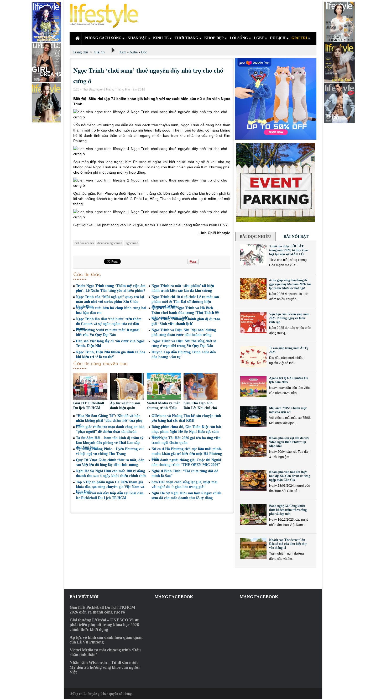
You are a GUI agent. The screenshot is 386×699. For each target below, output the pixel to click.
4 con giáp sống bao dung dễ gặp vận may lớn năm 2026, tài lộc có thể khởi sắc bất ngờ (290, 284)
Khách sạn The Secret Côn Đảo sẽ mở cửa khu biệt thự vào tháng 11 (287, 544)
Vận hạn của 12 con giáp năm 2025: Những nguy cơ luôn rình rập (289, 318)
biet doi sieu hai (84, 243)
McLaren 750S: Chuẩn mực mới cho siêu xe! (288, 410)
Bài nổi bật (296, 236)
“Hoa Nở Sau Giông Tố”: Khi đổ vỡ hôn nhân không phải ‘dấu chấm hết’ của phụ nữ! (109, 420)
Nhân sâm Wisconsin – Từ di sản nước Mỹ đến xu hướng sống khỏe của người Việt (104, 667)
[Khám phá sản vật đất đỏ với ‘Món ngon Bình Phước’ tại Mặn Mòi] (253, 446)
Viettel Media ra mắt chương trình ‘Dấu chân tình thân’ (163, 408)
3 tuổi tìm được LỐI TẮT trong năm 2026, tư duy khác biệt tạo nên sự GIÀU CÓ (288, 250)
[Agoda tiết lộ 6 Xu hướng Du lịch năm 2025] (253, 386)
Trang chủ (80, 52)
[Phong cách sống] (106, 16)
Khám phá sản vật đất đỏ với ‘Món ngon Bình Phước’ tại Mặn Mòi (289, 442)
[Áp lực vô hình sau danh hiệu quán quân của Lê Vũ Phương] (127, 387)
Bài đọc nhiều (255, 236)
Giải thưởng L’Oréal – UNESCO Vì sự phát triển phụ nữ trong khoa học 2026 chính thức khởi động (104, 625)
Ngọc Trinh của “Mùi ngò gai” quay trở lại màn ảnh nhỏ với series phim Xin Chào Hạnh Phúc (110, 301)
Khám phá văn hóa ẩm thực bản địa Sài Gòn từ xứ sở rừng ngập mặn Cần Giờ (289, 476)
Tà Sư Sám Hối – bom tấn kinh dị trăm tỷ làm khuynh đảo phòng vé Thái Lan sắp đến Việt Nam (109, 442)
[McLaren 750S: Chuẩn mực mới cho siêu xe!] (253, 416)
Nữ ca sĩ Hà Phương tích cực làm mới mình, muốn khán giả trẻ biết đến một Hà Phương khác (187, 453)
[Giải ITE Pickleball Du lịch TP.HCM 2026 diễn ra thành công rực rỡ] (90, 387)
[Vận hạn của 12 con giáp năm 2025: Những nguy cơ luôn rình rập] (253, 322)
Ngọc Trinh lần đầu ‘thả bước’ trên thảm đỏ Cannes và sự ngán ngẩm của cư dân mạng (109, 323)
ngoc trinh (132, 243)
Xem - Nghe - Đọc (133, 52)
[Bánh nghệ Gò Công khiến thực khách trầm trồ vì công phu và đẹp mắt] (253, 514)
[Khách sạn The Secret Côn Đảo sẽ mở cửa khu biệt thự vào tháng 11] (253, 548)
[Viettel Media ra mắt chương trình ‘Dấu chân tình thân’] (164, 387)
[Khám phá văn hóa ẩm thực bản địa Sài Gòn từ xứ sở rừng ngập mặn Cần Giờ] (253, 480)
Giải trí (99, 52)
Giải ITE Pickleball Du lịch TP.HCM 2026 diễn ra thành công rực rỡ (102, 609)
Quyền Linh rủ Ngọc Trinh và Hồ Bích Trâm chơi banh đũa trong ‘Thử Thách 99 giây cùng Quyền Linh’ (185, 312)
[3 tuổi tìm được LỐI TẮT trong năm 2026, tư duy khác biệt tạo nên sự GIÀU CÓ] (253, 254)
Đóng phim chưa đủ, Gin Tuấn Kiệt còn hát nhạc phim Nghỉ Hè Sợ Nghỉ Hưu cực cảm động (186, 431)
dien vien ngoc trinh (109, 243)
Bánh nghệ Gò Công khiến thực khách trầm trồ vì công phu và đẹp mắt (288, 510)
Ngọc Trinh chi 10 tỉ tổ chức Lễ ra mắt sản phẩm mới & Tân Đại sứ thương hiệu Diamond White (185, 301)
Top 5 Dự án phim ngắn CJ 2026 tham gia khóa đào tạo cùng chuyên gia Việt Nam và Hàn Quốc (110, 487)
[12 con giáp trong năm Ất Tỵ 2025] (253, 356)
